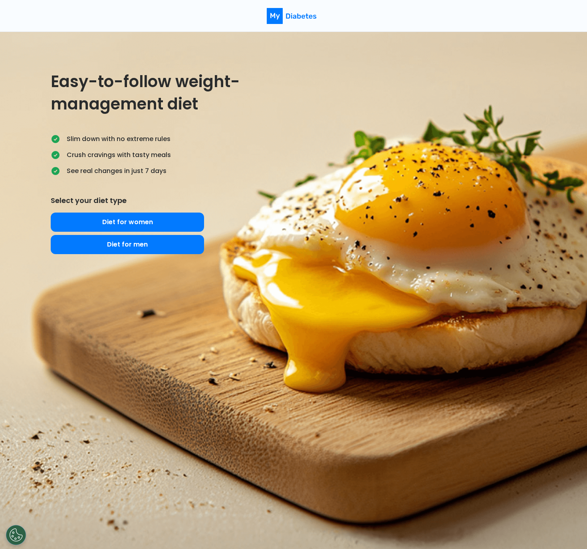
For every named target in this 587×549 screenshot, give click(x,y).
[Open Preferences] (16, 535)
